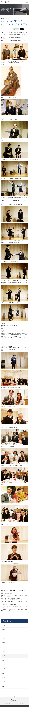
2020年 (3, 651)
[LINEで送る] (16, 29)
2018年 (3, 660)
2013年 (3, 681)
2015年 (3, 673)
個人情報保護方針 (7, 703)
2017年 (3, 664)
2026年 (3, 625)
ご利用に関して (21, 703)
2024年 (3, 634)
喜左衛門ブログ (7, 621)
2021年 (3, 647)
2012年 (3, 686)
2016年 (3, 668)
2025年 (3, 629)
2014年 (3, 677)
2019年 (3, 655)
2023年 (3, 638)
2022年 (3, 642)
